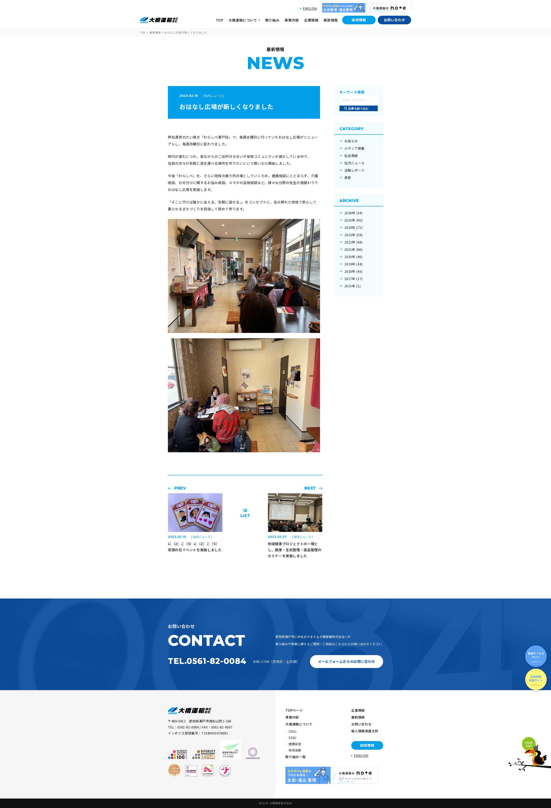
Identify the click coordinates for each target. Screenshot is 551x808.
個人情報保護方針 (364, 731)
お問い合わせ (394, 19)
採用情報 (359, 19)
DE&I (292, 738)
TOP (219, 20)
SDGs (293, 731)
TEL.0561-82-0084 (207, 661)
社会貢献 (351, 156)
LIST (245, 515)
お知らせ (351, 141)
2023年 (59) (353, 235)
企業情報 (311, 20)
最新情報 (330, 20)
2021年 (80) (353, 249)
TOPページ (294, 710)
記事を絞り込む (358, 108)
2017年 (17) (353, 279)
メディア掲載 (354, 148)
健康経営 (295, 744)
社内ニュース (354, 163)
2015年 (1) (352, 286)
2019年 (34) (353, 264)
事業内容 (292, 20)
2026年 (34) (353, 213)
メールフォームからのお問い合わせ (346, 661)
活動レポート (354, 170)
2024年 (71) (353, 227)
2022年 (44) (353, 242)
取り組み (272, 20)
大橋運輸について (299, 724)
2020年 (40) (353, 257)
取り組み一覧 (295, 756)
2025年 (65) (353, 220)
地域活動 (295, 750)
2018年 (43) (353, 271)
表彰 (347, 177)
